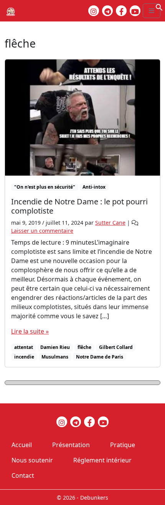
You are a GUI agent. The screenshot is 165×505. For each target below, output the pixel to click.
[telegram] (107, 10)
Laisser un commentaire (42, 230)
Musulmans (54, 357)
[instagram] (93, 10)
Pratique (122, 445)
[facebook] (121, 10)
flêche (84, 347)
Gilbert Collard (116, 347)
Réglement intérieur (102, 460)
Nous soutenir (32, 460)
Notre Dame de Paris (99, 357)
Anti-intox (94, 187)
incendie (24, 357)
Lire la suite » (30, 331)
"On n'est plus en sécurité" (44, 187)
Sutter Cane (110, 222)
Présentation (71, 445)
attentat (23, 347)
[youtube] (135, 10)
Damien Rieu (55, 347)
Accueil (22, 445)
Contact (23, 475)
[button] (159, 6)
